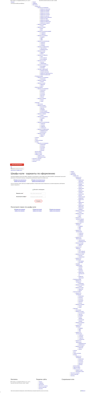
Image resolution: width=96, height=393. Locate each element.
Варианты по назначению (43, 64)
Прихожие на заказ (42, 157)
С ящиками (42, 44)
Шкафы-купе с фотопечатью (20, 181)
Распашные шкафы (39, 76)
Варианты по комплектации (43, 41)
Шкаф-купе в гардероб (45, 23)
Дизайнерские (43, 132)
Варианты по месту (42, 105)
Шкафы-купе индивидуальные (38, 181)
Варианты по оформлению (43, 46)
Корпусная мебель (39, 87)
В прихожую (42, 78)
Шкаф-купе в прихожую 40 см (46, 73)
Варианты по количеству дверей (44, 31)
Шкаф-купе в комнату (44, 11)
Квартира (42, 108)
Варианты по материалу (43, 35)
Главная (34, 2)
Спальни (37, 137)
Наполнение (40, 104)
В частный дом (43, 106)
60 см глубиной (43, 59)
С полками (42, 45)
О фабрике (35, 3)
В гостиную (42, 94)
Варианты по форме (42, 24)
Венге (41, 30)
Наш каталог (35, 4)
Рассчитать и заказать (37, 158)
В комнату (42, 91)
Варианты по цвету (42, 27)
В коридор (42, 109)
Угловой (42, 81)
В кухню (42, 97)
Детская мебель (38, 151)
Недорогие (42, 52)
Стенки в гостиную (39, 140)
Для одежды (43, 66)
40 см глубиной (43, 57)
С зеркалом (42, 42)
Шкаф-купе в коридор (44, 10)
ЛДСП (41, 38)
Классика (42, 62)
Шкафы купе (37, 6)
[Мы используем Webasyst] (82, 390)
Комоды (37, 141)
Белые (41, 28)
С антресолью (43, 127)
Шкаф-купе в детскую (44, 16)
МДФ (41, 39)
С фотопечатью (43, 48)
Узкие (41, 56)
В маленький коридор (44, 112)
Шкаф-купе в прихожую (45, 9)
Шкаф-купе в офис (44, 18)
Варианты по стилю (42, 60)
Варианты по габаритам (43, 55)
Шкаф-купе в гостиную (45, 14)
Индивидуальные (44, 49)
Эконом (42, 53)
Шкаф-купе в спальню (44, 13)
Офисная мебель (38, 153)
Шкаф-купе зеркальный (45, 74)
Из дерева (42, 37)
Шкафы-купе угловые (37, 210)
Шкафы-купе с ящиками (19, 210)
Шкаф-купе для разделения (46, 17)
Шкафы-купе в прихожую (55, 210)
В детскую (42, 95)
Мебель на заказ (38, 154)
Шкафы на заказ (41, 155)
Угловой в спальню (44, 70)
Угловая (41, 25)
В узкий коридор (43, 111)
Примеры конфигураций (43, 69)
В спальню (42, 92)
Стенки (41, 101)
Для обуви (42, 67)
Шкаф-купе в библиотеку (45, 21)
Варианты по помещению (43, 7)
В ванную (42, 150)
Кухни (36, 139)
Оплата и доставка (36, 160)
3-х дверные (42, 32)
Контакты (34, 161)
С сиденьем (42, 126)
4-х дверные (42, 34)
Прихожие (37, 102)
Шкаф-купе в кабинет (44, 20)
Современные (43, 63)
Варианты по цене (41, 83)
